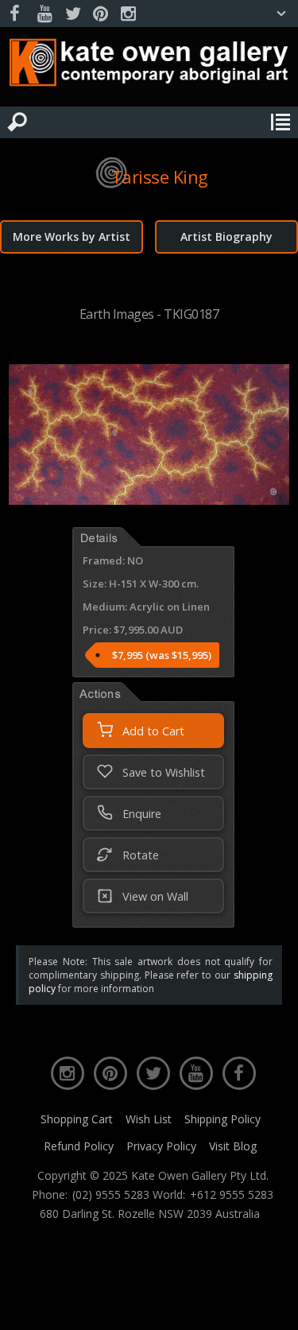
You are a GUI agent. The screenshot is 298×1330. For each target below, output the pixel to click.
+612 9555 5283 (231, 1195)
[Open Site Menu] (280, 122)
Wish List (149, 1118)
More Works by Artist (71, 236)
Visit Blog (233, 1146)
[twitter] (72, 14)
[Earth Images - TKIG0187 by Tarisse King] (149, 500)
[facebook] (16, 14)
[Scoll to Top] (272, 1304)
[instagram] (127, 14)
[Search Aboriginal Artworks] (17, 122)
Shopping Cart (77, 1118)
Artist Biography (226, 236)
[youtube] (44, 14)
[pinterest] (100, 14)
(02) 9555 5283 (110, 1195)
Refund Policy (79, 1146)
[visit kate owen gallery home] (149, 66)
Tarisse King (159, 176)
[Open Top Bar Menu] (281, 13)
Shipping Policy (222, 1118)
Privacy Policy (161, 1146)
